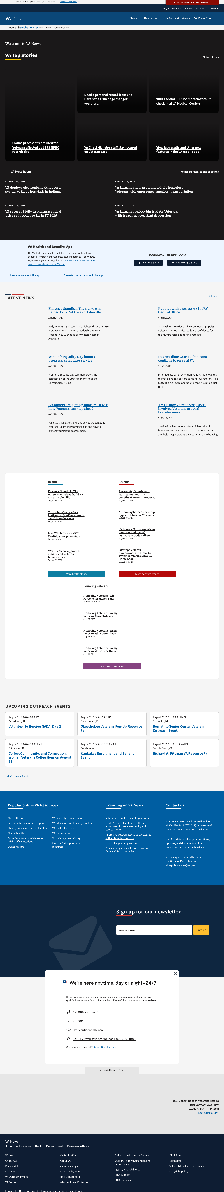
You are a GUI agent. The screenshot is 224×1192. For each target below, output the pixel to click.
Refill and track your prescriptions (27, 823)
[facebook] (199, 1094)
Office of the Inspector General (132, 1155)
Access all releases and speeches (200, 172)
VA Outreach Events (16, 1177)
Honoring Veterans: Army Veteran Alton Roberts (100, 614)
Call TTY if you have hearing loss (104, 1038)
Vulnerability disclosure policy (186, 1166)
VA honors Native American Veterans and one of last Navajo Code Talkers (137, 532)
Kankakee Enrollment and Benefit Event (107, 755)
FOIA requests (123, 1180)
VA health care (16, 847)
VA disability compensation (67, 818)
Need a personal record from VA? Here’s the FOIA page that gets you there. (108, 99)
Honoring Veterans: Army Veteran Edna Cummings (100, 632)
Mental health (16, 833)
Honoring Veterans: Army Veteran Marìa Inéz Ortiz (100, 649)
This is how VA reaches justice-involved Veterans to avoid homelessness (182, 408)
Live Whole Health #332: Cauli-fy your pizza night (64, 534)
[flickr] (217, 1094)
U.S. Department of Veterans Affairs (64, 1146)
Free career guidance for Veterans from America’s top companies (128, 850)
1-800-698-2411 (208, 1113)
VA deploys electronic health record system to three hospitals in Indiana (33, 189)
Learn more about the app (25, 275)
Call (86, 1012)
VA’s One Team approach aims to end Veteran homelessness (64, 554)
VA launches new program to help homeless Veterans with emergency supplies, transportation (154, 189)
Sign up (201, 930)
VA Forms (10, 1182)
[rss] (193, 1094)
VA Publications (69, 1155)
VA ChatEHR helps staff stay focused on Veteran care (110, 149)
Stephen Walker (29, 27)
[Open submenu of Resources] (159, 18)
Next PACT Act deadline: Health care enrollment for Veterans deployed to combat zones (127, 826)
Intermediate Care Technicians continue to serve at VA (182, 358)
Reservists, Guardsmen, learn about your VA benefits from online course (137, 494)
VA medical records (63, 828)
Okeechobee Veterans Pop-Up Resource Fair (111, 728)
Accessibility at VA (70, 1171)
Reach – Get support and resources (66, 845)
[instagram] (205, 1094)
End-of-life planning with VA (122, 843)
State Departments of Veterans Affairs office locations (25, 840)
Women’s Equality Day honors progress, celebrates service (71, 358)
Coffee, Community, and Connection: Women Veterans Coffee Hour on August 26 (40, 757)
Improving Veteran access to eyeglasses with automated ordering (128, 836)
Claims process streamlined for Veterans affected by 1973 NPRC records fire (35, 147)
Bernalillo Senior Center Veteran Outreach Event (178, 728)
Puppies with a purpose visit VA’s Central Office (183, 310)
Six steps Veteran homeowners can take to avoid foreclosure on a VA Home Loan (135, 554)
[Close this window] (176, 973)
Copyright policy (178, 1171)
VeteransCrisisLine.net (103, 1047)
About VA (65, 1161)
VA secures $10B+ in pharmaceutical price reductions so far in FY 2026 (33, 213)
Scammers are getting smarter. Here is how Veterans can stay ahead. (78, 407)
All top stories (211, 57)
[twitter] (187, 1094)
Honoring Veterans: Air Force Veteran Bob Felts (98, 597)
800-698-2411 (176, 825)
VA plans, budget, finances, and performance (133, 1162)
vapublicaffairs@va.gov (182, 865)
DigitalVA (10, 1171)
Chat (88, 1030)
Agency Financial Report (128, 1169)
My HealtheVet (16, 818)
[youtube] (181, 1094)
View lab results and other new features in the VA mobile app (178, 149)
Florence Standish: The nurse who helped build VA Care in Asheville (75, 310)
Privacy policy (122, 1175)
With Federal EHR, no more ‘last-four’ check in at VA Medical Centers (183, 101)
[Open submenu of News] (138, 18)
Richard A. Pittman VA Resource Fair (181, 753)
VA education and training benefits (72, 823)
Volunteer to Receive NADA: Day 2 (35, 726)
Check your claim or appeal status (27, 828)
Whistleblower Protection (74, 1182)
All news (214, 296)
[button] (218, 19)
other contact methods (183, 829)
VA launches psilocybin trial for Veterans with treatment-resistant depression (146, 213)
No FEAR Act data (70, 1177)
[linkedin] (211, 1094)
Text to (76, 1021)
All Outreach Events (18, 776)
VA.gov (9, 1155)
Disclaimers (176, 1155)
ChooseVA (11, 1161)
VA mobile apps (61, 833)
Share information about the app (83, 275)
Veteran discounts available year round (128, 818)
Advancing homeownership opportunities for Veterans (137, 513)
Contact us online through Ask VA (185, 847)
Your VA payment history (66, 838)
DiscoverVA (11, 1166)
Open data (175, 1161)
